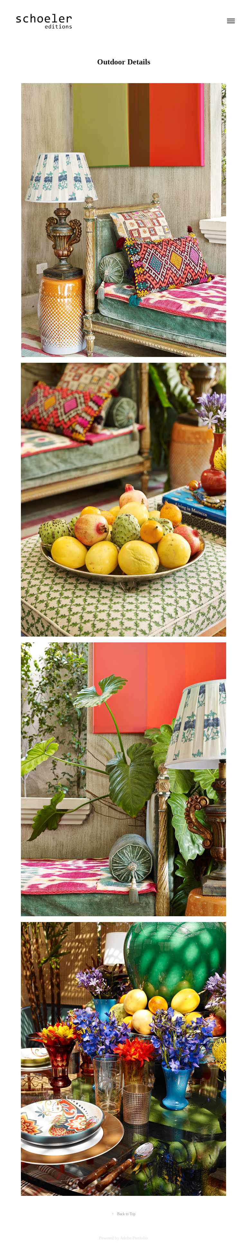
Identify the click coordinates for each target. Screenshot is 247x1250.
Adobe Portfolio (134, 1238)
